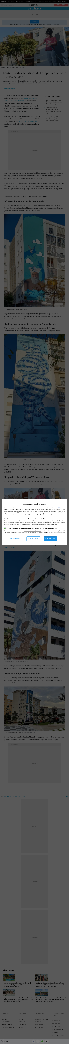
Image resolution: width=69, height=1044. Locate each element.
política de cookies (46, 514)
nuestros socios (26, 507)
